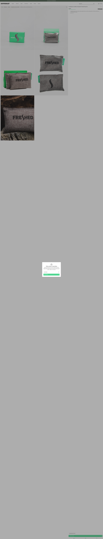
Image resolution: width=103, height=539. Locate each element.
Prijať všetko (46, 274)
